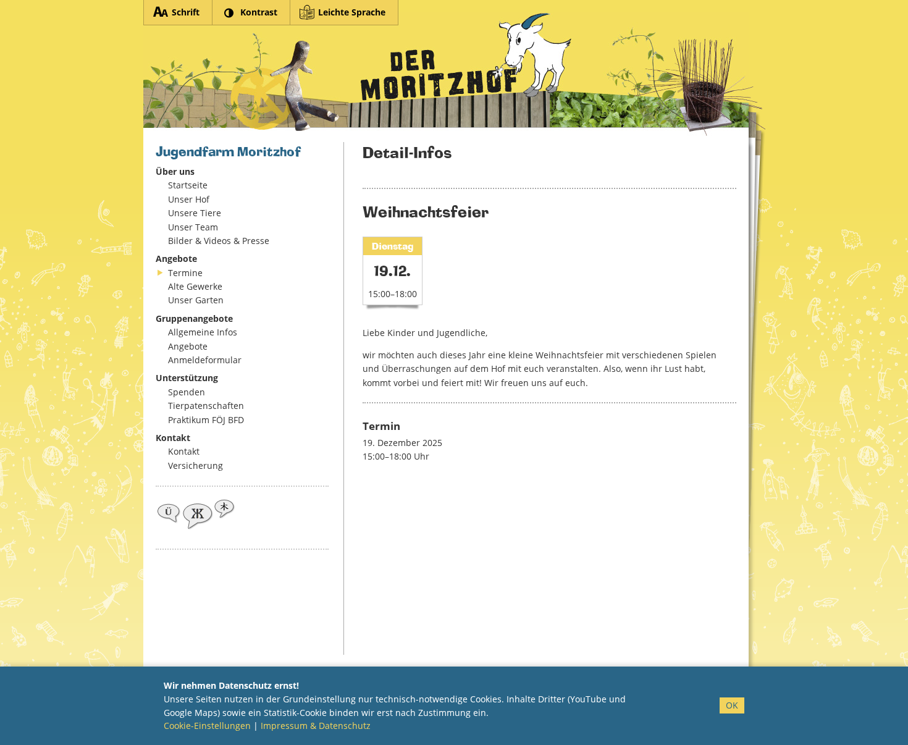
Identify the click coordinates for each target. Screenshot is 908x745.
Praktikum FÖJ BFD (206, 420)
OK (732, 705)
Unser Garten (196, 300)
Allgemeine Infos (202, 332)
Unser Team (193, 227)
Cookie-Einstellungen (207, 725)
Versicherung (195, 465)
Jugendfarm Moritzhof (446, 74)
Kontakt (184, 451)
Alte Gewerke (195, 286)
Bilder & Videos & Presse (218, 240)
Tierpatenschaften (206, 405)
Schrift (186, 12)
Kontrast (258, 12)
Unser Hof (188, 199)
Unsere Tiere (194, 213)
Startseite (188, 185)
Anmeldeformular (205, 360)
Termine (185, 273)
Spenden (186, 392)
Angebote (188, 346)
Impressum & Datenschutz (316, 725)
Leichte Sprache (351, 12)
